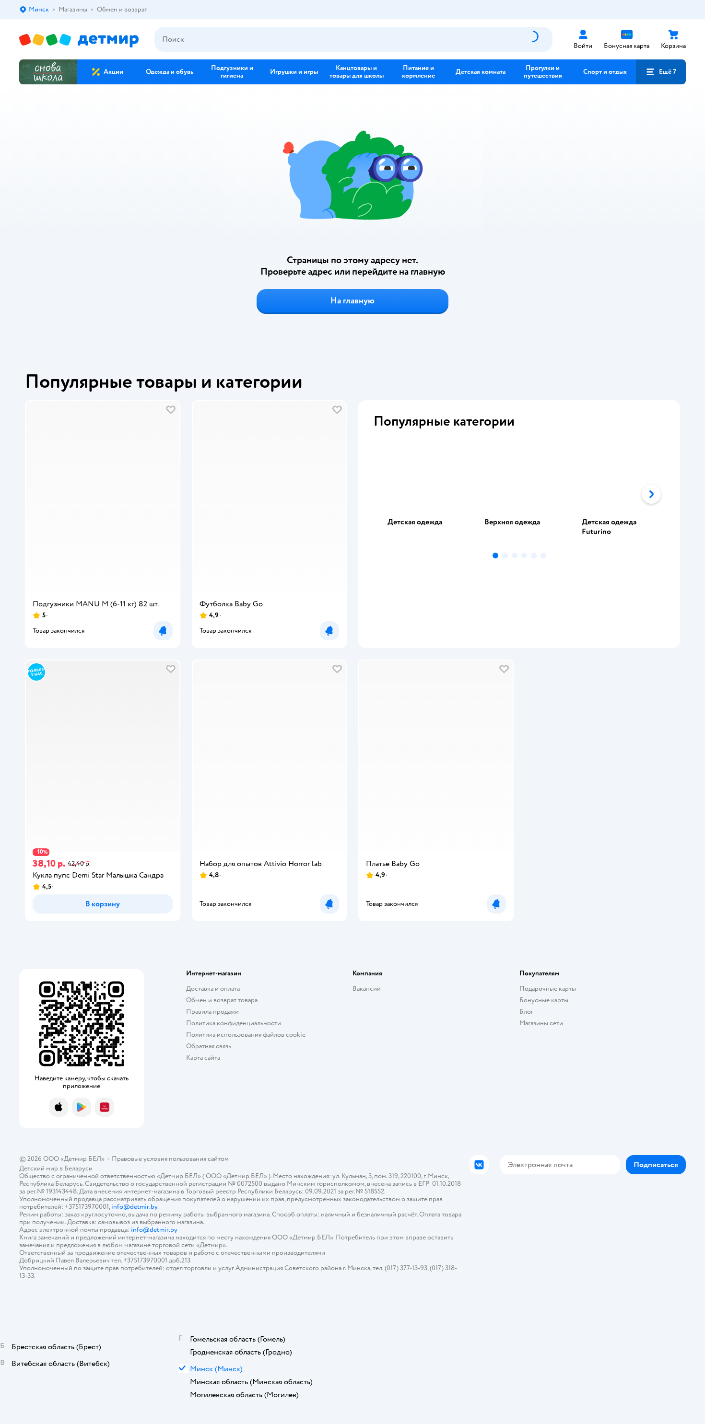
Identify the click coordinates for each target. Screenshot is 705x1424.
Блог (526, 1011)
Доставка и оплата (213, 988)
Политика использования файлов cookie (246, 1034)
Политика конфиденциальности (233, 1023)
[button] (661, 71)
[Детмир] (79, 39)
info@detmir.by (134, 1207)
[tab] (422, 494)
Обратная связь (208, 1046)
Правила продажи (212, 1011)
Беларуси (78, 1168)
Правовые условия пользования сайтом (170, 1159)
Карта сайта (203, 1058)
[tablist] (519, 494)
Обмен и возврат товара (222, 1000)
